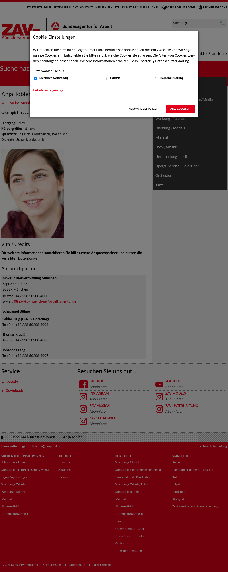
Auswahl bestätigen (143, 109)
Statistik (114, 78)
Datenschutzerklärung (172, 61)
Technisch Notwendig (53, 78)
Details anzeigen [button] (45, 90)
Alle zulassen (180, 109)
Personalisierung (171, 78)
